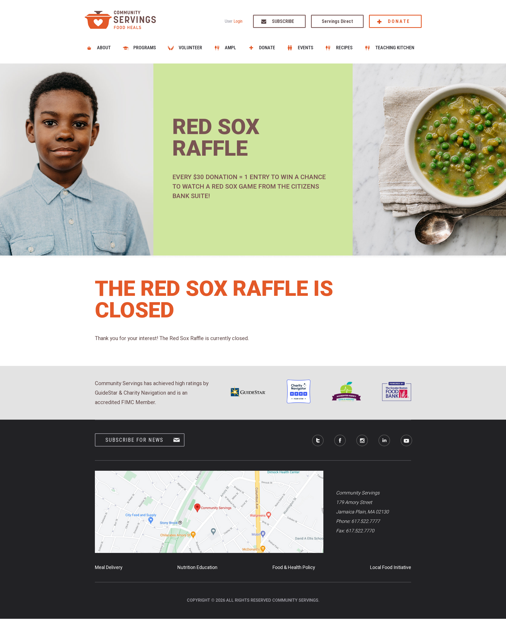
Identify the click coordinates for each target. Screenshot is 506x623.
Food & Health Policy (294, 567)
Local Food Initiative (390, 567)
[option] (253, 159)
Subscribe (283, 21)
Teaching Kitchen (394, 47)
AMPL (230, 47)
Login (237, 21)
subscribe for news (134, 440)
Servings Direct (337, 21)
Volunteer (190, 47)
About (104, 47)
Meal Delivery (109, 567)
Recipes (344, 47)
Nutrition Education (197, 567)
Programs (144, 47)
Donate (399, 21)
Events (305, 47)
